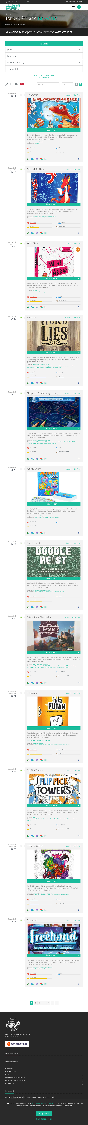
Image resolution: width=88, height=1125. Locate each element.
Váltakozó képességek (40, 366)
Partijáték (35, 142)
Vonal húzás (49, 441)
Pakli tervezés (65, 366)
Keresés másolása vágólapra (44, 75)
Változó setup (35, 667)
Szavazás (37, 894)
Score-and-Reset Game (47, 744)
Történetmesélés (57, 366)
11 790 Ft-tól (72, 318)
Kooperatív (37, 292)
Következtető (36, 364)
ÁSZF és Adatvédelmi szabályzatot (45, 1103)
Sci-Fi (44, 893)
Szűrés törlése (44, 77)
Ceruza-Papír (38, 217)
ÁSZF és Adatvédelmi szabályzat (15, 1077)
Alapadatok (12, 69)
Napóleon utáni (46, 440)
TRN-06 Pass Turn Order (51, 666)
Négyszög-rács (35, 443)
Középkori (39, 664)
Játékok (14, 25)
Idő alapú (40, 142)
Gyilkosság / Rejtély (45, 364)
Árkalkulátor (70, 2)
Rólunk (7, 1074)
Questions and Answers (51, 367)
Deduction (36, 367)
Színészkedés (30, 367)
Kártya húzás (56, 441)
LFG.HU (26, 2)
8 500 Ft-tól (73, 169)
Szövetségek (38, 517)
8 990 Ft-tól (73, 770)
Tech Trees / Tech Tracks (64, 666)
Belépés (79, 2)
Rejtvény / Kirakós (37, 440)
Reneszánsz (46, 664)
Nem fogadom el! (44, 1119)
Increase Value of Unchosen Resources (50, 667)
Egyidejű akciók (38, 819)
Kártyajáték (35, 893)
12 (64, 84)
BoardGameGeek (17, 2)
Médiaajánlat (9, 1083)
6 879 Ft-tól (73, 846)
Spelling (59, 367)
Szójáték (35, 516)
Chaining (62, 667)
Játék (9, 49)
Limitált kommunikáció (47, 591)
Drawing (37, 143)
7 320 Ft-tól (73, 95)
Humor (54, 216)
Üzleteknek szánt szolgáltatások (16, 1080)
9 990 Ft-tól (73, 543)
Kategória (12, 56)
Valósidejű (51, 517)
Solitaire (70, 441)
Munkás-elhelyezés (39, 666)
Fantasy (34, 664)
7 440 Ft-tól (73, 693)
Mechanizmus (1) (15, 62)
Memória (72, 366)
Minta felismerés (39, 968)
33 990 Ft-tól (72, 617)
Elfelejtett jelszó (10, 1071)
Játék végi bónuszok (67, 819)
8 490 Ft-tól (73, 243)
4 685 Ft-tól (73, 469)
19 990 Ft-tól (72, 393)
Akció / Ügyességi (42, 216)
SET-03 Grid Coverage (45, 443)
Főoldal (7, 25)
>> (56, 1003)
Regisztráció (9, 1068)
